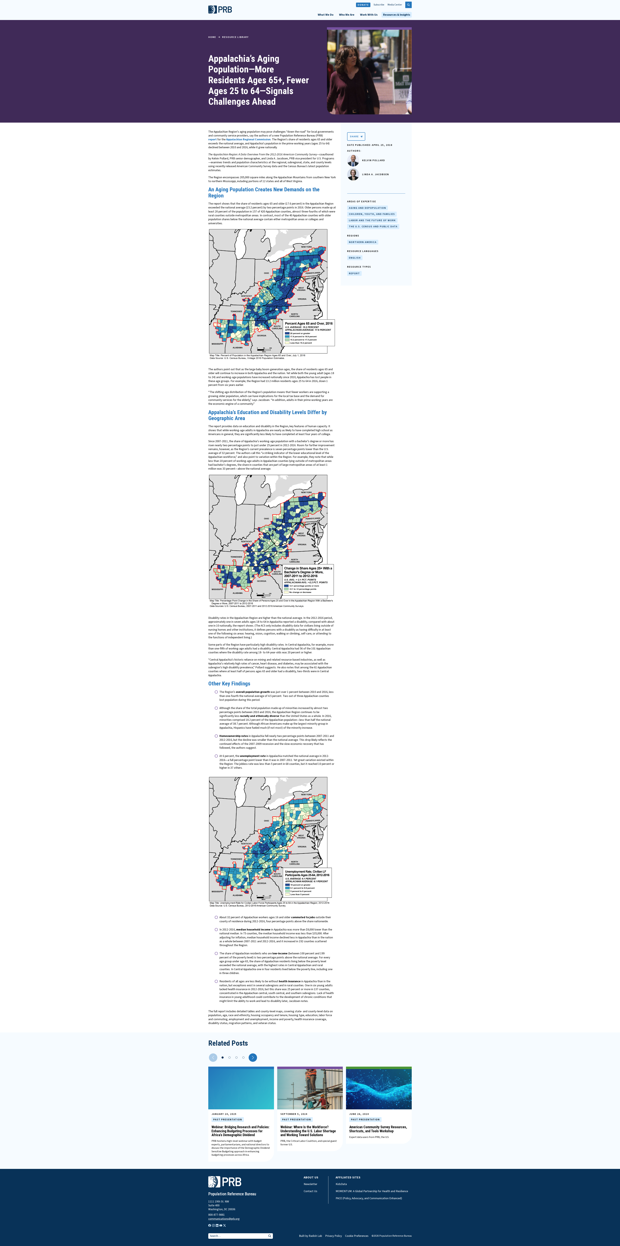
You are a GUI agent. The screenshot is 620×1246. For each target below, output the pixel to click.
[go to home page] (220, 13)
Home (212, 37)
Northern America (363, 242)
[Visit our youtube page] (220, 1225)
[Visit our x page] (224, 1225)
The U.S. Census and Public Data (373, 226)
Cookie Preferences (356, 1236)
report (212, 139)
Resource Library (235, 37)
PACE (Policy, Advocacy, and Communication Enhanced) (369, 1198)
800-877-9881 (216, 1215)
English (355, 258)
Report (354, 273)
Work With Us (368, 15)
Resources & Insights (396, 15)
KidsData (341, 1184)
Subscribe (379, 4)
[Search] (269, 1236)
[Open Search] (408, 5)
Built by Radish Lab (310, 1236)
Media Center (395, 4)
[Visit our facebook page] (209, 1225)
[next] (253, 1057)
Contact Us (310, 1191)
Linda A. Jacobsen (375, 174)
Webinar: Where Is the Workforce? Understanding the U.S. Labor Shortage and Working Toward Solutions (308, 1131)
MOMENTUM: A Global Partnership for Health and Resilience (372, 1191)
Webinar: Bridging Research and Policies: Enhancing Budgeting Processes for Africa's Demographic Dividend (240, 1131)
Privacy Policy (333, 1236)
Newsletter (310, 1184)
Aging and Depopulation (367, 208)
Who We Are (346, 15)
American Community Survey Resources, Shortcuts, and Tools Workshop (378, 1129)
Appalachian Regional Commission (248, 139)
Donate (363, 5)
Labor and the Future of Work (372, 220)
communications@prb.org (224, 1219)
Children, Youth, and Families (372, 214)
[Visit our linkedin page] (217, 1225)
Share (354, 136)
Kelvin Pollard (373, 160)
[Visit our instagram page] (213, 1225)
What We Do (325, 15)
